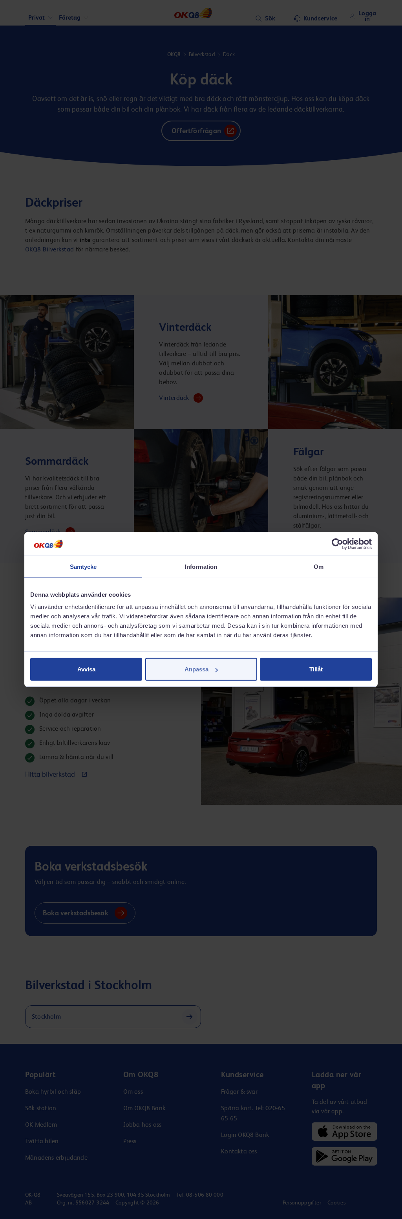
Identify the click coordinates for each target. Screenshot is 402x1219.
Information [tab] (201, 566)
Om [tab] (318, 566)
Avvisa (86, 669)
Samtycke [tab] (83, 566)
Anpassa (196, 669)
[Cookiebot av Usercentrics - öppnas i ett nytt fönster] (337, 544)
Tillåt (316, 669)
